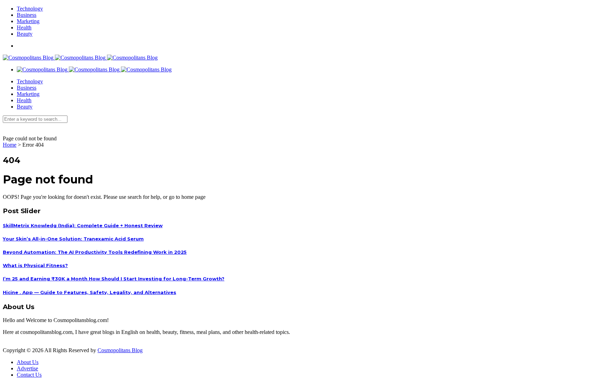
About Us (27, 362)
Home (9, 145)
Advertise (27, 368)
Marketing (28, 21)
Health (24, 27)
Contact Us (29, 375)
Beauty (25, 34)
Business (26, 15)
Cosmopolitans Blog (120, 350)
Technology (30, 9)
